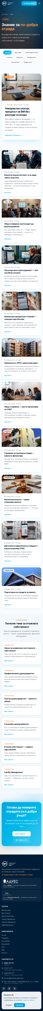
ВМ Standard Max (8, 916)
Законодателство (31, 52)
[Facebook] (4, 988)
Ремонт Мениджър (8, 919)
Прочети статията (12, 135)
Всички (7, 52)
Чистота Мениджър (9, 922)
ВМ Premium (6, 913)
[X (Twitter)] (15, 988)
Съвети (9, 57)
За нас (4, 935)
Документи (6, 944)
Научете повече (28, 1000)
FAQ (3, 950)
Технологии (15, 62)
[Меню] (39, 3)
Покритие (5, 938)
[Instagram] (9, 988)
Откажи (8, 1005)
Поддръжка (27, 62)
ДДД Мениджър (7, 925)
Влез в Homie (30, 3)
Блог (3, 947)
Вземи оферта (20, 834)
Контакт (4, 953)
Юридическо (31, 57)
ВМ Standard (6, 910)
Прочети (7, 192)
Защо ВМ (17, 52)
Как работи (6, 941)
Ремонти (19, 57)
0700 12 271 (23, 840)
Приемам (19, 1005)
